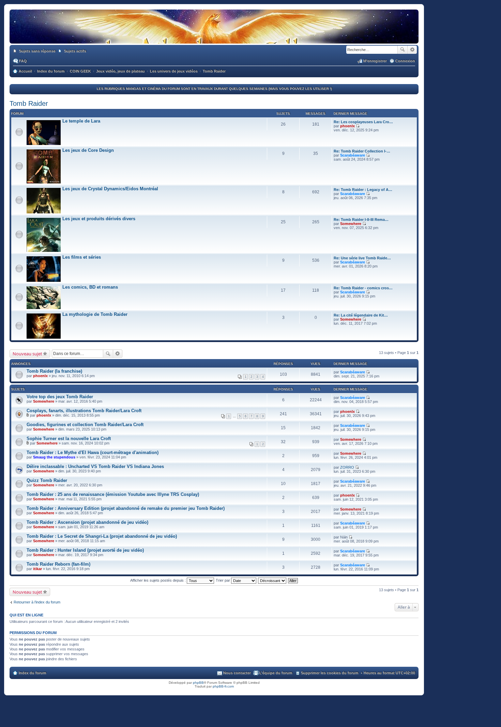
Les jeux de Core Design (88, 150)
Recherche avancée (412, 50)
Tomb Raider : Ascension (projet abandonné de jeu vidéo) (87, 522)
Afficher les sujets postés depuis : (158, 580)
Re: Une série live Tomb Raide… (362, 258)
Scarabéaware (352, 155)
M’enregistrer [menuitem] (375, 61)
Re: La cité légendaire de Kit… (361, 315)
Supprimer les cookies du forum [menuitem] (330, 673)
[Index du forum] (214, 36)
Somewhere (350, 224)
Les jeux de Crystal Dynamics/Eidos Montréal (110, 188)
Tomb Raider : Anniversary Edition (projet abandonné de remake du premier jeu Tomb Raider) (126, 508)
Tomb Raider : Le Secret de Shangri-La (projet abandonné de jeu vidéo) (102, 536)
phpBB (198, 682)
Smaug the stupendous (54, 457)
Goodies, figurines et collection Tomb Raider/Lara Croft (85, 424)
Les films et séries (81, 257)
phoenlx (347, 126)
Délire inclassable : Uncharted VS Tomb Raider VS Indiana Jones (95, 466)
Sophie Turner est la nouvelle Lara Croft (69, 438)
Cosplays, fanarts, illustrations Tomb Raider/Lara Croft (84, 410)
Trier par (223, 580)
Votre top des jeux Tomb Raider (60, 396)
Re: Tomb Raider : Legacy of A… (363, 190)
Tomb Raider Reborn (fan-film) (58, 564)
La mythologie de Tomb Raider (94, 314)
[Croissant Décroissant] (272, 580)
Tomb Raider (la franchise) (54, 371)
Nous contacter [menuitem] (237, 673)
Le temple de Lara (81, 121)
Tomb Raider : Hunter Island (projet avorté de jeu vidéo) (85, 550)
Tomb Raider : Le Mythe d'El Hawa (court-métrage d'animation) (92, 452)
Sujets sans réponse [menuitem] (37, 51)
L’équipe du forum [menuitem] (275, 673)
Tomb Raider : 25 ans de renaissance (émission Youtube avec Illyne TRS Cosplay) (113, 494)
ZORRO (347, 467)
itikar (37, 569)
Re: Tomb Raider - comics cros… (363, 288)
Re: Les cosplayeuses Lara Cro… (363, 122)
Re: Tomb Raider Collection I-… (362, 151)
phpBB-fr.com (223, 686)
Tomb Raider (29, 103)
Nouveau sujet (27, 354)
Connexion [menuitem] (405, 61)
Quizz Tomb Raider (47, 480)
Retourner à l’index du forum (37, 602)
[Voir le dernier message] (358, 126)
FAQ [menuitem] (23, 61)
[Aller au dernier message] (368, 372)
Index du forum (32, 673)
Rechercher (402, 50)
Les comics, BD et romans (90, 287)
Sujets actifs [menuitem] (75, 51)
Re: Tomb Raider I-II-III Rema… (361, 219)
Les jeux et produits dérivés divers (98, 218)
